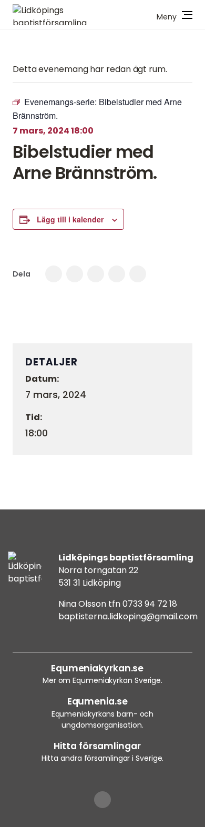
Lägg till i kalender (70, 219)
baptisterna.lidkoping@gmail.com (128, 616)
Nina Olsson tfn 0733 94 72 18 (117, 604)
